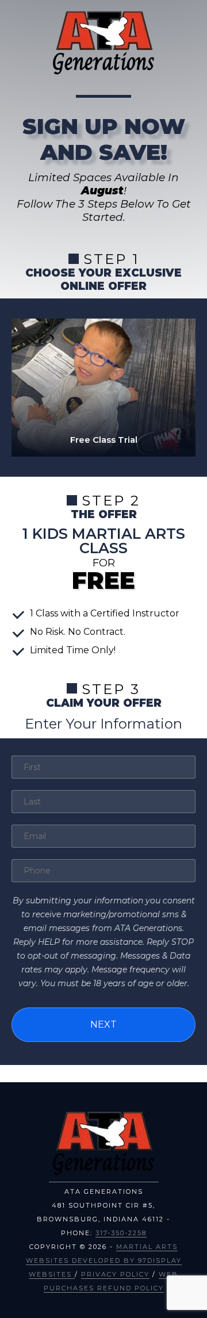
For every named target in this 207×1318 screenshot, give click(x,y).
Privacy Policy (115, 1274)
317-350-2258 (121, 1233)
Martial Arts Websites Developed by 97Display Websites (104, 1260)
